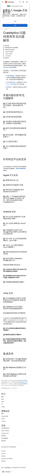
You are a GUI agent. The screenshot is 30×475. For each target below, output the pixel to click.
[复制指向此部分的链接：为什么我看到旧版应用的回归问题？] (9, 148)
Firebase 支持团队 (8, 67)
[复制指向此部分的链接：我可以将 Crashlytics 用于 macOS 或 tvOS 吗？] (20, 192)
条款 (2, 467)
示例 (2, 401)
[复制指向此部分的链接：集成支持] (15, 354)
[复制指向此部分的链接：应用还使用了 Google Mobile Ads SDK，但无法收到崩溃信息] (4, 363)
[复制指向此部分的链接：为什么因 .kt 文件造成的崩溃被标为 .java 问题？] (19, 240)
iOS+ (17, 168)
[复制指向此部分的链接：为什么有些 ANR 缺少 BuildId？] (8, 225)
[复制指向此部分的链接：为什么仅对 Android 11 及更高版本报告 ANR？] (18, 219)
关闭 (15, 21)
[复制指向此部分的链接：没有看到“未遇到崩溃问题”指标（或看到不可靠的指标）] (24, 123)
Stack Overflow (5, 430)
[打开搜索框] (20, 2)
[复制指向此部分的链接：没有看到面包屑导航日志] (24, 112)
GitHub (3, 406)
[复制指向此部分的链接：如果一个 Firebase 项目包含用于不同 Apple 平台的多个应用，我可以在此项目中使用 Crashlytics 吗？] (16, 202)
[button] (15, 105)
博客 (2, 413)
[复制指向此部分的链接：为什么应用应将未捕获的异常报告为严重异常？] (11, 330)
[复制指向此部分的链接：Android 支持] (17, 212)
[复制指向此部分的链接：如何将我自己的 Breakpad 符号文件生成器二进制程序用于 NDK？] (21, 278)
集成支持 (9, 87)
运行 (6, 29)
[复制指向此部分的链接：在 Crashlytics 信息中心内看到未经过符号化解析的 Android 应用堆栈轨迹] (14, 302)
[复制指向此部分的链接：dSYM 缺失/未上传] (20, 180)
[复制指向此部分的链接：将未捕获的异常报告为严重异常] (4, 315)
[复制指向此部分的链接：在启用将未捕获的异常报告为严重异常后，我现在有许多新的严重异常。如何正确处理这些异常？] (16, 343)
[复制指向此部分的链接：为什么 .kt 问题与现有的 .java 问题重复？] (16, 247)
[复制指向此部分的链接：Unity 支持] (14, 293)
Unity (18, 84)
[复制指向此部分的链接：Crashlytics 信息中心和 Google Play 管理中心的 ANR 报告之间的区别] (14, 234)
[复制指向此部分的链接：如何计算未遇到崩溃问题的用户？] (8, 130)
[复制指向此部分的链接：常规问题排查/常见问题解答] (15, 98)
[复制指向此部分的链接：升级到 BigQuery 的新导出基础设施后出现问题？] (19, 376)
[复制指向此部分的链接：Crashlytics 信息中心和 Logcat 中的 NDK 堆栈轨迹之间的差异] (19, 271)
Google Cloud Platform (7, 458)
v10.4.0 (18, 320)
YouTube (3, 421)
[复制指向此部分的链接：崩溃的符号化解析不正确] (24, 185)
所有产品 (3, 461)
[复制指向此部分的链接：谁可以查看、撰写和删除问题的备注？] (11, 137)
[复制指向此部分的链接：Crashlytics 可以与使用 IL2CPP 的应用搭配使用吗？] (25, 309)
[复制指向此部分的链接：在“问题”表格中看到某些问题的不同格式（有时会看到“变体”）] (8, 107)
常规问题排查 (10, 75)
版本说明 (3, 435)
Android (12, 84)
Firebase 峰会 (4, 416)
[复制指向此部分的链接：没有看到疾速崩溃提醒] (23, 117)
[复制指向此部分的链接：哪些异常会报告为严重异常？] (23, 335)
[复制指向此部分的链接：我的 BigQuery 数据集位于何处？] (8, 369)
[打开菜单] (2, 2)
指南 (2, 396)
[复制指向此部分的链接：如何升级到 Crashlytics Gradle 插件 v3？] (17, 260)
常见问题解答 (4, 438)
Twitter (3, 418)
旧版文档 (3, 441)
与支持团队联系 (5, 428)
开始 (15, 25)
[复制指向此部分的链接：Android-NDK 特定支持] (21, 265)
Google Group (5, 433)
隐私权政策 (8, 467)
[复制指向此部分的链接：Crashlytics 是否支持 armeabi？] (4, 284)
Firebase (3, 456)
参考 (2, 399)
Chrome (3, 453)
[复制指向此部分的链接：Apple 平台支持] (19, 175)
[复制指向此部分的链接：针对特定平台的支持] (4, 162)
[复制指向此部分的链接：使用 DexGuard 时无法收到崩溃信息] (9, 254)
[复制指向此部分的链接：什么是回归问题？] (19, 141)
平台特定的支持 (10, 82)
